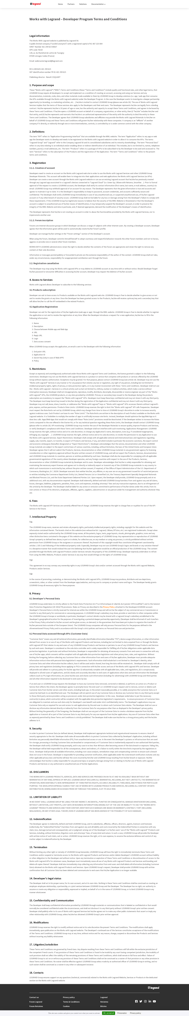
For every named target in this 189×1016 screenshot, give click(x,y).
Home (60, 4)
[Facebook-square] (136, 1001)
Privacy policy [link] (135, 1013)
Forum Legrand (35, 1002)
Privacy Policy (109, 607)
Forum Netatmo (36, 1006)
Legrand (103, 997)
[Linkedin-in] (149, 1001)
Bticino (103, 1006)
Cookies (66, 1006)
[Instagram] (145, 1001)
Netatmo (104, 1002)
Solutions (83, 4)
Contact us (34, 997)
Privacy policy (69, 997)
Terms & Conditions (71, 1002)
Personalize (122, 1013)
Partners (71, 4)
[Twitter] (140, 1001)
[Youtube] (154, 1001)
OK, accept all (108, 1013)
